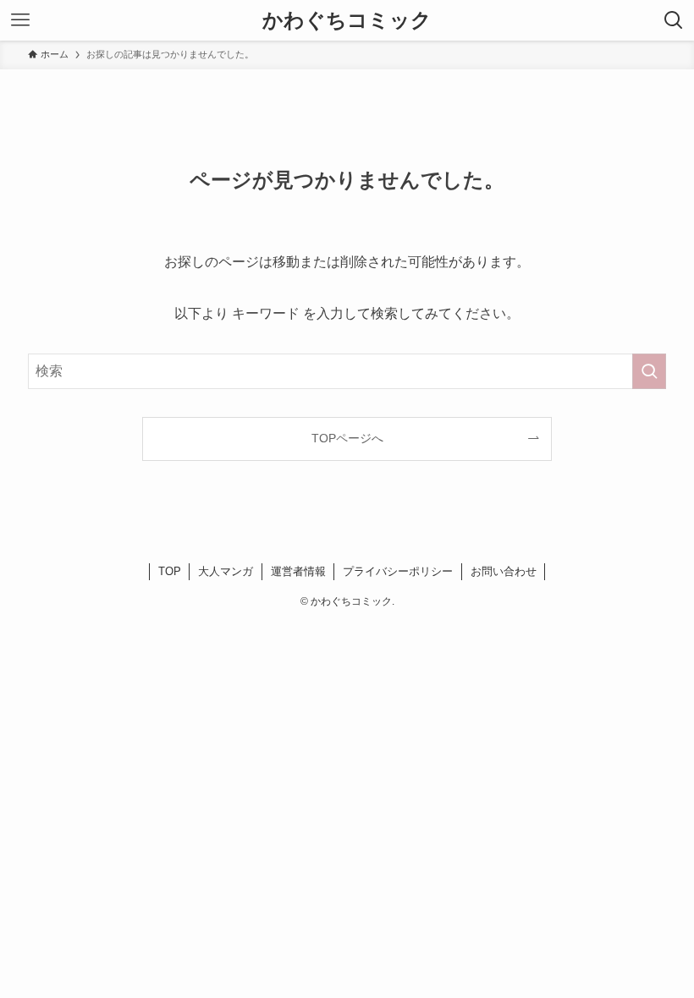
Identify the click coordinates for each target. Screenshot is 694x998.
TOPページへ (347, 438)
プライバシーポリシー (398, 571)
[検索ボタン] (673, 20)
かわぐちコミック (347, 20)
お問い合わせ (504, 571)
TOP (169, 571)
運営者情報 (298, 571)
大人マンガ (225, 571)
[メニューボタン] (20, 20)
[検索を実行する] (649, 371)
